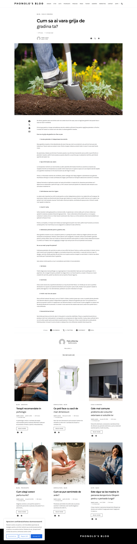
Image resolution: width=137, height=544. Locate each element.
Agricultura (58, 404)
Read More (22, 428)
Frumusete (25, 488)
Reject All (24, 536)
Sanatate (24, 404)
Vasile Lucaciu (45, 37)
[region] (24, 529)
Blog (38, 14)
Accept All (36, 536)
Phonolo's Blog (29, 3)
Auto (92, 488)
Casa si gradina (47, 14)
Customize (12, 536)
